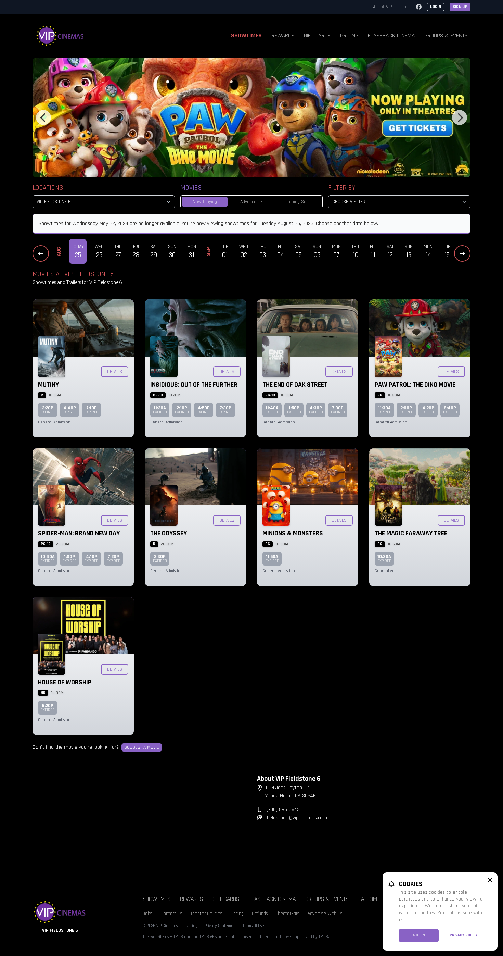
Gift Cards (317, 35)
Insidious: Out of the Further (193, 384)
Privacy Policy (464, 935)
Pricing (349, 35)
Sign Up (460, 6)
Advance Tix (251, 202)
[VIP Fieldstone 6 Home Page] (60, 36)
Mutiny (48, 384)
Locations (48, 187)
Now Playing (205, 202)
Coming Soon (298, 202)
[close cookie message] (490, 880)
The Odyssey (168, 533)
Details (114, 372)
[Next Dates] (462, 253)
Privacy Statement (221, 925)
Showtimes (246, 35)
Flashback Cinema (391, 35)
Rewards (282, 35)
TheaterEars (287, 913)
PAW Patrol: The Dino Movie (415, 384)
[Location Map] (139, 817)
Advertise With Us (325, 913)
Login (435, 6)
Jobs (147, 913)
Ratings (192, 925)
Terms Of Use (253, 925)
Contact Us (171, 913)
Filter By (341, 187)
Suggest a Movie (141, 747)
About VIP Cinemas (392, 7)
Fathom (367, 899)
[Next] (459, 117)
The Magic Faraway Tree (411, 533)
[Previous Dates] (41, 253)
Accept (419, 935)
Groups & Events (446, 35)
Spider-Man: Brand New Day (79, 533)
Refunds (260, 913)
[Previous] (43, 117)
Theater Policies (206, 913)
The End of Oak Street (294, 384)
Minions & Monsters (292, 533)
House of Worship (64, 682)
